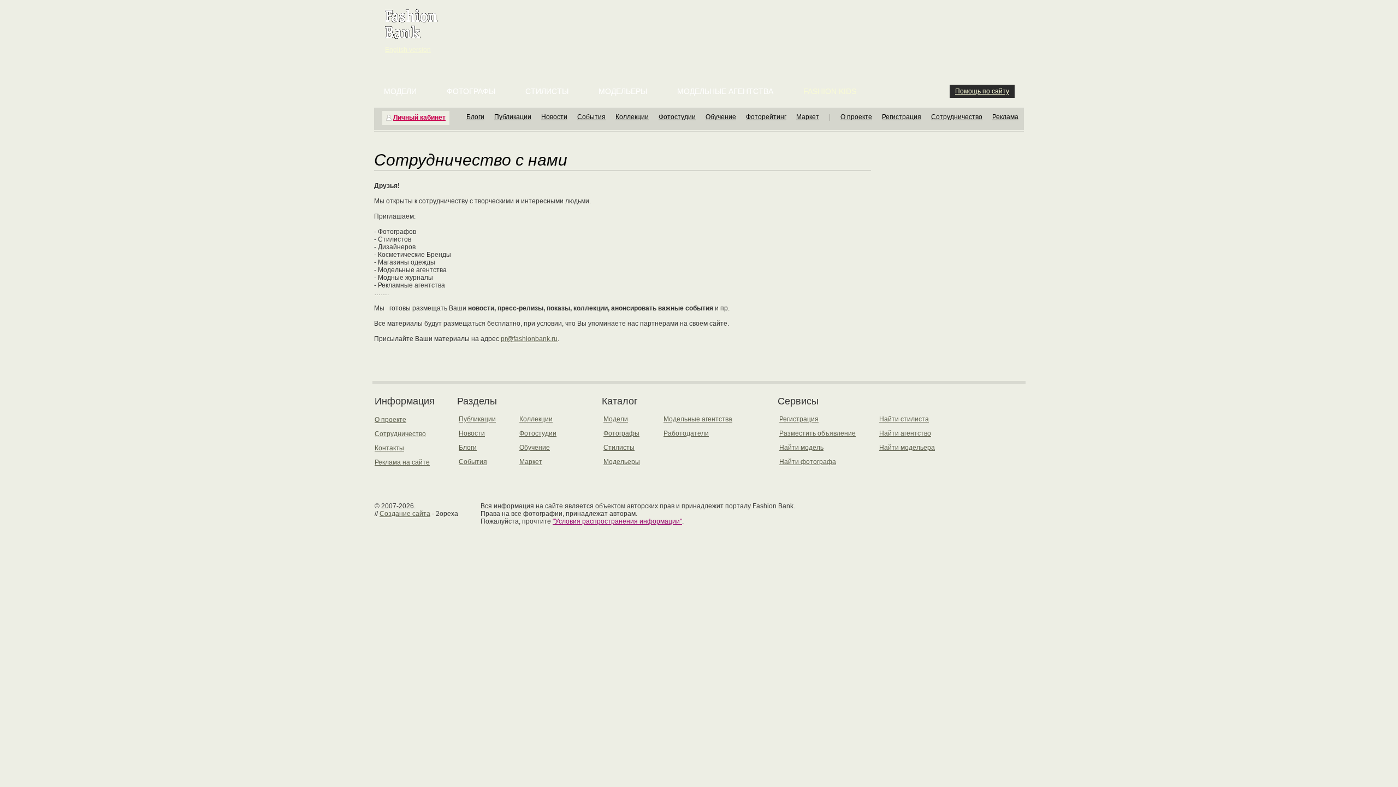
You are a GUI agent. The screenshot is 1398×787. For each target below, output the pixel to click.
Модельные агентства (725, 91)
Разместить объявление (817, 433)
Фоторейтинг (766, 117)
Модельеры (623, 91)
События (591, 117)
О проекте (856, 117)
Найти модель (801, 447)
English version (408, 50)
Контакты (389, 448)
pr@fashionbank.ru (529, 339)
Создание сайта (405, 514)
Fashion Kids (829, 91)
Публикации (512, 117)
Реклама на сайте (402, 462)
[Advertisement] (701, 27)
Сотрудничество (956, 117)
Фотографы (471, 91)
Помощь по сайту (982, 91)
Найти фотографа (807, 462)
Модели (400, 91)
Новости (554, 117)
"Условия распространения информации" (617, 521)
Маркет (807, 117)
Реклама (1005, 117)
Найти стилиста (904, 419)
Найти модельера (907, 447)
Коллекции (632, 117)
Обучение (721, 117)
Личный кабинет (419, 117)
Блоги (475, 117)
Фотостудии (677, 117)
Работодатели (686, 433)
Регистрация (901, 117)
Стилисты (546, 91)
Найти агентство (905, 433)
